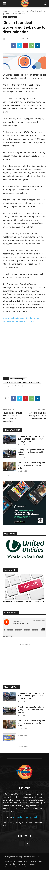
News (11, 11)
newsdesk (12, 39)
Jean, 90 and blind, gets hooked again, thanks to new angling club (36, 415)
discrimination (34, 382)
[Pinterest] (25, 45)
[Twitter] (19, 45)
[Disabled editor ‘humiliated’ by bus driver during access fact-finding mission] (9, 439)
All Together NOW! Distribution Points (28, 861)
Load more (23, 747)
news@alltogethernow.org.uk (25, 817)
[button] (45, 3)
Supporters (33, 864)
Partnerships (22, 864)
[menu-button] (4, 3)
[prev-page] (4, 475)
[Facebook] (13, 45)
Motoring (6, 456)
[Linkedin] (37, 45)
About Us (8, 861)
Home (5, 11)
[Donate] (24, 587)
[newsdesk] (4, 39)
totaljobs (18, 386)
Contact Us (9, 867)
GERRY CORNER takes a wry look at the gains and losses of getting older (32, 465)
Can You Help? (10, 864)
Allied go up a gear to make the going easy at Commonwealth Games (31, 452)
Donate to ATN (20, 867)
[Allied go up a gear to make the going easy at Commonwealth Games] (9, 453)
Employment (19, 11)
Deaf (25, 382)
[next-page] (8, 475)
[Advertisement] (24, 353)
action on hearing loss (18, 379)
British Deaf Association (12, 382)
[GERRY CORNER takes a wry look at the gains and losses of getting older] (9, 466)
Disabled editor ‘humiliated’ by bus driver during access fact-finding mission (31, 439)
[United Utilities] (25, 559)
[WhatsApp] (31, 45)
